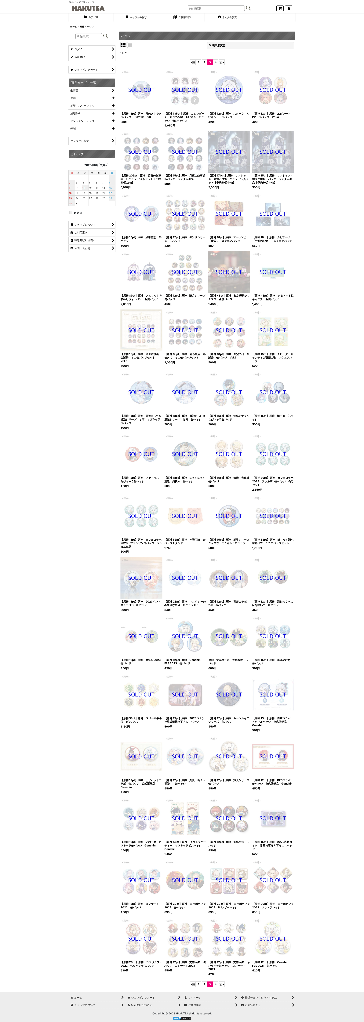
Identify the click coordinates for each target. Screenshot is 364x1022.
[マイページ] (288, 8)
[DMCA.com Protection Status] (182, 1018)
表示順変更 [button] (218, 45)
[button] (273, 17)
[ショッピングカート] (280, 8)
